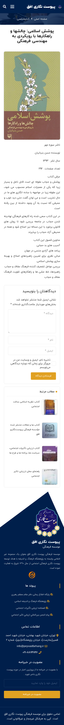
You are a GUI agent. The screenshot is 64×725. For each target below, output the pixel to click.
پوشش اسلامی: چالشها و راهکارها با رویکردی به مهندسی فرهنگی (32, 36)
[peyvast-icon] (59, 6)
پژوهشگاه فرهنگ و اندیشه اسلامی (30, 601)
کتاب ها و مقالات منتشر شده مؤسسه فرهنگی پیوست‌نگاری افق (25, 429)
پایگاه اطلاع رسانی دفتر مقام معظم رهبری (30, 594)
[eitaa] (32, 575)
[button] (12, 7)
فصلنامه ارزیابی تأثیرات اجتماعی (31, 608)
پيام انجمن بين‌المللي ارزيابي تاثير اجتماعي (30, 615)
